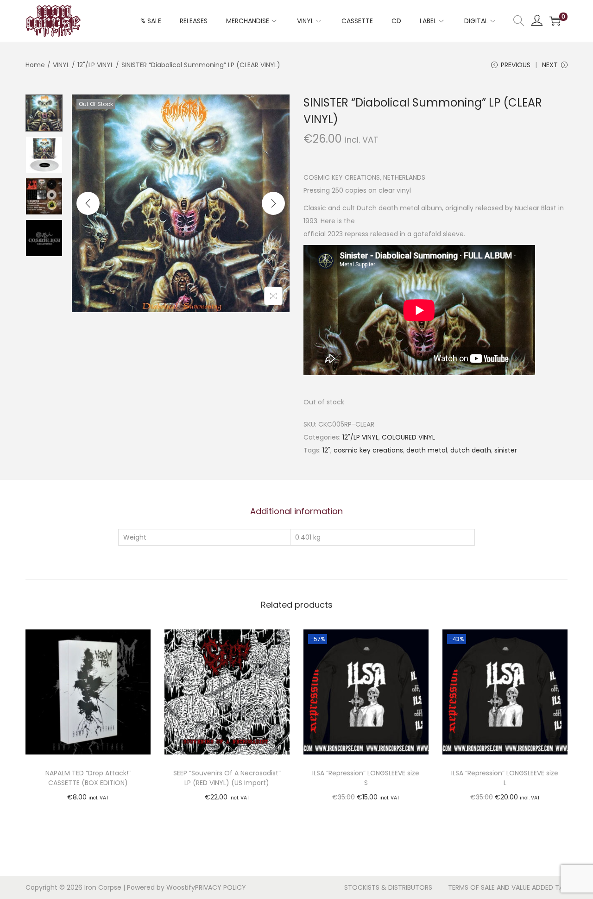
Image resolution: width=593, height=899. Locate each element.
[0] (555, 20)
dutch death (470, 450)
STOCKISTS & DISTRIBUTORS (388, 887)
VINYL (61, 64)
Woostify (180, 887)
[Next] (273, 203)
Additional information (296, 511)
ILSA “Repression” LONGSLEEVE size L (504, 777)
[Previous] (88, 203)
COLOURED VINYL (408, 437)
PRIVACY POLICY (220, 887)
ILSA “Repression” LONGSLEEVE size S (365, 777)
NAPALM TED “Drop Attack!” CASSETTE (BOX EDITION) (88, 777)
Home (35, 64)
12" (326, 450)
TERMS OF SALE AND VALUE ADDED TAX (508, 887)
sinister (505, 450)
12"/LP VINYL (95, 64)
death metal (426, 450)
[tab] (296, 511)
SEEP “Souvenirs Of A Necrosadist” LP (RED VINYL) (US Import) (227, 777)
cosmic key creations (368, 450)
